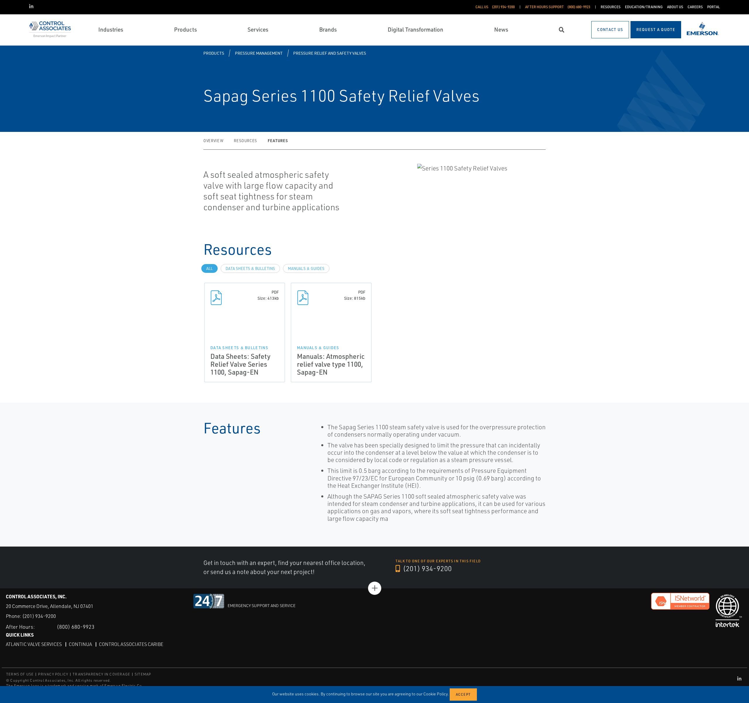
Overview (213, 140)
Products (213, 53)
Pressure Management (259, 53)
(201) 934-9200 (426, 568)
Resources (245, 140)
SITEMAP (143, 674)
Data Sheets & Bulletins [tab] (250, 268)
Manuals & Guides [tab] (306, 268)
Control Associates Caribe (131, 644)
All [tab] (209, 268)
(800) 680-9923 (76, 626)
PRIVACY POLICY (53, 674)
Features (278, 140)
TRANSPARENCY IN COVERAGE (101, 674)
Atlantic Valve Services (34, 644)
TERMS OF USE (20, 674)
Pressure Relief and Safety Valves (329, 53)
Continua (80, 644)
